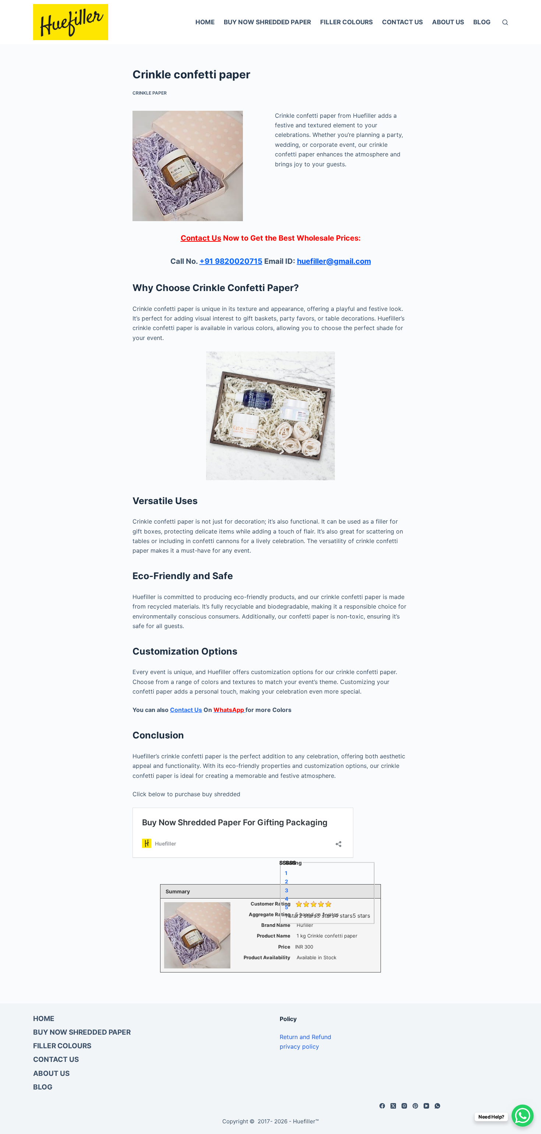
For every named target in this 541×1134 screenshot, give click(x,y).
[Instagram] (404, 1106)
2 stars (308, 915)
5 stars (361, 915)
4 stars (344, 915)
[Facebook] (382, 1106)
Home (205, 22)
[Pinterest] (415, 1106)
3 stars (326, 915)
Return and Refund (305, 1037)
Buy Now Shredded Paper (267, 22)
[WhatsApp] (437, 1106)
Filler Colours (346, 22)
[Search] (505, 22)
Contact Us (402, 22)
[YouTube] (426, 1106)
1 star (292, 915)
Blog (482, 22)
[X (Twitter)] (393, 1106)
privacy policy (299, 1046)
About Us (448, 22)
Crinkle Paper (149, 93)
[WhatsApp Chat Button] (523, 1116)
